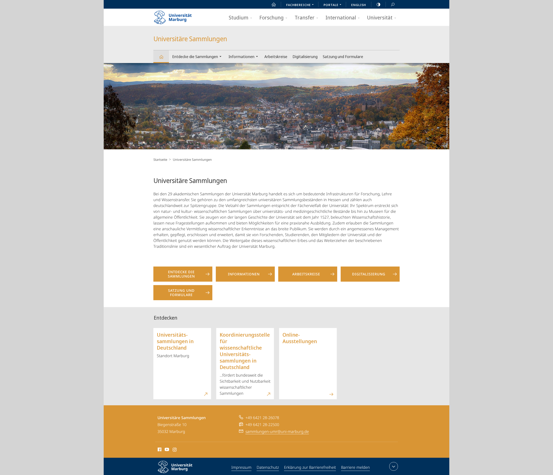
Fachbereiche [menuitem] (298, 5)
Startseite (160, 159)
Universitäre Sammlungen (161, 56)
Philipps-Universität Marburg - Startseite (180, 16)
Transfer (305, 17)
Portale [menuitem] (331, 5)
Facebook (159, 450)
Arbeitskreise (275, 56)
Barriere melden (355, 467)
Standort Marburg (175, 344)
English (358, 5)
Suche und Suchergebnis (393, 4)
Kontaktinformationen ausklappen (393, 466)
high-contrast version (378, 4)
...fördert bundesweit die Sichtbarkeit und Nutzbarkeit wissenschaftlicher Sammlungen (245, 363)
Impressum (241, 467)
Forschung (271, 17)
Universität (380, 17)
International (341, 17)
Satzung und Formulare (343, 56)
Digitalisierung (305, 56)
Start (274, 4)
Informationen (241, 56)
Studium (238, 17)
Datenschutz (268, 467)
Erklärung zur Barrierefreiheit (310, 467)
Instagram (175, 450)
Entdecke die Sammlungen (195, 56)
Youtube (166, 450)
